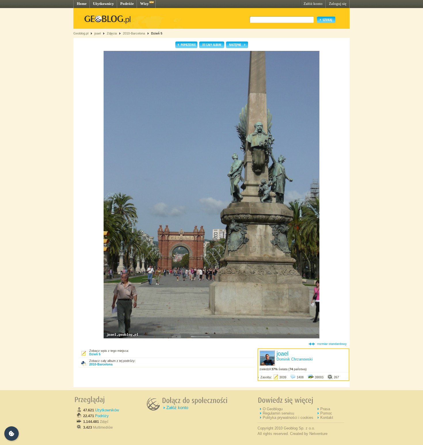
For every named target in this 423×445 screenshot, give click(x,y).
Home (82, 3)
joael (97, 33)
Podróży (102, 416)
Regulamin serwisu (278, 413)
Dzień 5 (156, 33)
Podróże (127, 3)
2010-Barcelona (134, 33)
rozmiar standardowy (332, 344)
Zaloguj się (337, 3)
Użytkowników (107, 410)
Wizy (144, 3)
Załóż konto (313, 3)
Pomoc (326, 413)
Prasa (325, 409)
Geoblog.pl (80, 33)
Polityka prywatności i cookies (288, 417)
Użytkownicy (103, 3)
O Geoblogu (273, 409)
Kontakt (326, 417)
